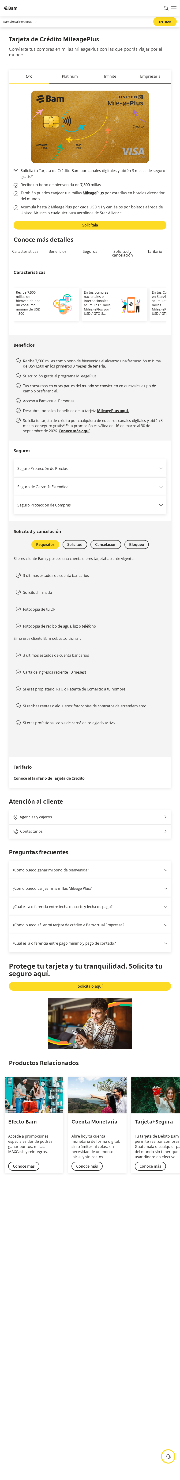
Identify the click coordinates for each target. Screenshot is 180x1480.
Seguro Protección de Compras (44, 505)
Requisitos (45, 544)
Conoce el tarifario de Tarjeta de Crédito (49, 778)
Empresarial (150, 76)
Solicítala (90, 225)
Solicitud (74, 544)
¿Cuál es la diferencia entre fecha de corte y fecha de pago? (62, 906)
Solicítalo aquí (90, 986)
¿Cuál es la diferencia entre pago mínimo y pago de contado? (64, 943)
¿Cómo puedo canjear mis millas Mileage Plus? (52, 888)
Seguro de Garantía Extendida (42, 486)
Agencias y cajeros (36, 817)
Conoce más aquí (74, 430)
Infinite (110, 76)
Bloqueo (136, 544)
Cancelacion (105, 544)
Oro (29, 76)
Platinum (70, 76)
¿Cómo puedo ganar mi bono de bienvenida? (51, 870)
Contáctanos (31, 831)
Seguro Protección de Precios (42, 468)
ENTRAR (165, 21)
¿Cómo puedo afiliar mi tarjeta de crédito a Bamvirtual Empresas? (68, 925)
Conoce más (24, 1166)
